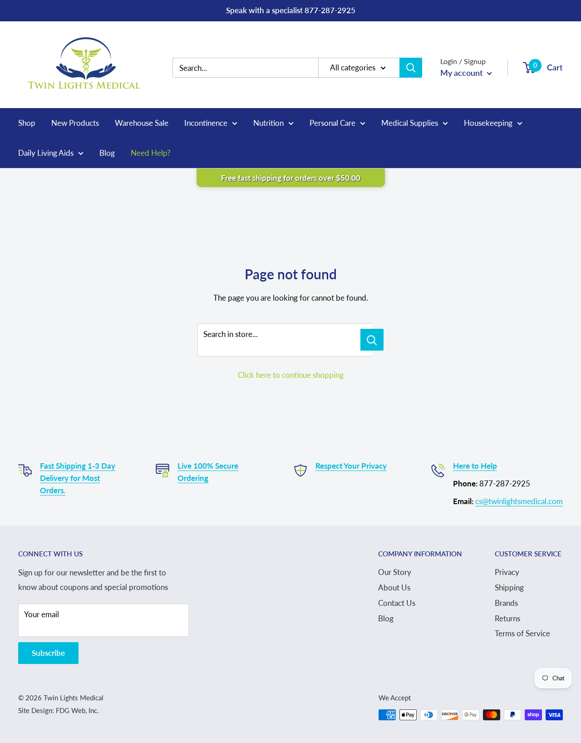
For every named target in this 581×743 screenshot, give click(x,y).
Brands (506, 603)
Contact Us (396, 603)
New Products (75, 123)
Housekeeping (488, 123)
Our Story (394, 572)
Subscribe (48, 653)
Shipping (509, 587)
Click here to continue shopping (291, 375)
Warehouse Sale (141, 123)
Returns (507, 618)
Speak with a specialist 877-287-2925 (290, 10)
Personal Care (332, 123)
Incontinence (205, 123)
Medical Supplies (409, 123)
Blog (107, 153)
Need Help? (151, 153)
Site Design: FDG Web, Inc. (58, 710)
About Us (394, 587)
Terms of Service (522, 633)
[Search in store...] (372, 340)
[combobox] (252, 68)
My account (462, 73)
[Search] (410, 68)
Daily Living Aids (46, 153)
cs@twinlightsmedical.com (519, 501)
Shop (26, 123)
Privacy (507, 572)
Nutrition (268, 123)
